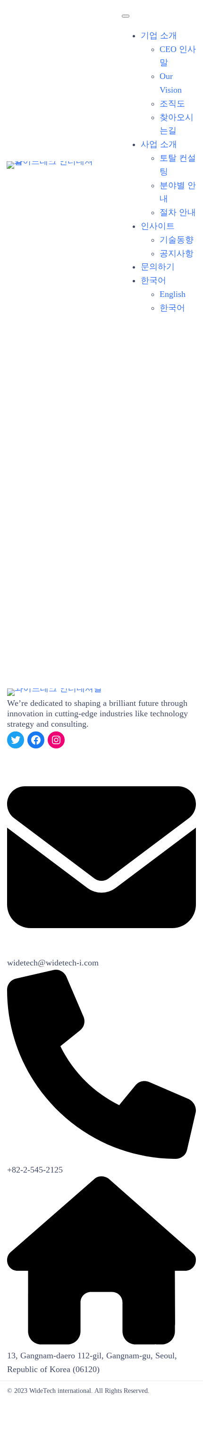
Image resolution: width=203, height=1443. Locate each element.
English (173, 294)
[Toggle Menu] (125, 16)
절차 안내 (178, 212)
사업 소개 (159, 144)
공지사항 (177, 253)
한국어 (153, 280)
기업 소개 (159, 35)
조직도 (172, 103)
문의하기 (158, 266)
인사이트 (158, 226)
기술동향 (177, 239)
